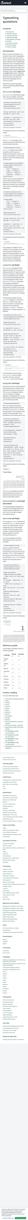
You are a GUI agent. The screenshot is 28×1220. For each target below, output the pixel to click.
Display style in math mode (10, 814)
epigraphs (21, 390)
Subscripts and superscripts (10, 797)
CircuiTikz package (8, 1012)
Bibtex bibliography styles (9, 912)
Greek (7, 708)
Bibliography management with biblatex (13, 910)
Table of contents (7, 845)
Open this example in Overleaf (12, 461)
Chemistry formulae (8, 1002)
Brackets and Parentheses (9, 800)
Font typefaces (6, 930)
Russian (7, 718)
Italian (7, 710)
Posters (5, 943)
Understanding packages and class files (13, 1026)
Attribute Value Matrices (9, 1019)
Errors (4, 788)
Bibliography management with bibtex (13, 906)
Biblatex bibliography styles (10, 919)
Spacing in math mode (9, 810)
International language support (14, 699)
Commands (6, 950)
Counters (5, 888)
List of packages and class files (11, 1028)
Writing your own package (9, 1030)
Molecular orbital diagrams (10, 1006)
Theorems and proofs (8, 1000)
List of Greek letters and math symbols (13, 817)
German (7, 706)
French (7, 704)
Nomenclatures (7, 856)
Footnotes (5, 897)
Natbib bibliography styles (10, 914)
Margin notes (6, 899)
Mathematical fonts (8, 819)
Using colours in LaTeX (9, 895)
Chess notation (7, 1008)
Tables (4, 828)
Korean (7, 714)
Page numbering (7, 873)
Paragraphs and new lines (9, 782)
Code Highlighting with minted (11, 893)
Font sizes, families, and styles (14, 725)
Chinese (7, 703)
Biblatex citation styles (8, 921)
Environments (6, 953)
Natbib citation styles (8, 917)
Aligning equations (8, 806)
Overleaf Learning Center (9, 759)
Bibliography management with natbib (13, 908)
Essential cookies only (8, 1218)
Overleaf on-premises (8, 773)
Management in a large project (11, 858)
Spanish (7, 720)
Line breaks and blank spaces (10, 878)
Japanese (8, 712)
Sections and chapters (8, 843)
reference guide (7, 80)
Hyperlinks (5, 862)
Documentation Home (8, 757)
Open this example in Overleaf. (12, 127)
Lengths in (7, 869)
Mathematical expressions (9, 795)
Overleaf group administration (11, 768)
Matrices (5, 802)
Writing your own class (9, 1032)
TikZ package (6, 836)
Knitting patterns (7, 1010)
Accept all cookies (20, 1218)
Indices (5, 851)
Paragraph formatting (8, 875)
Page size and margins (9, 882)
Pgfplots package (7, 1015)
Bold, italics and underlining (10, 784)
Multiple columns (7, 886)
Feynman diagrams (8, 1004)
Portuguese (8, 716)
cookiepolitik (8, 1215)
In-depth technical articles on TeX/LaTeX (13, 1039)
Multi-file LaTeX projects (9, 860)
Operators (5, 808)
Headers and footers (8, 871)
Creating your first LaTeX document (12, 780)
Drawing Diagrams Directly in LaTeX (12, 834)
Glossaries (5, 853)
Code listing (6, 890)
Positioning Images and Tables (11, 830)
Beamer (5, 939)
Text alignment (7, 880)
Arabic (7, 701)
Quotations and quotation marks (11, 969)
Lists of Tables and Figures (10, 832)
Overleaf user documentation (10, 766)
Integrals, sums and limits (9, 812)
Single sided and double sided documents (14, 884)
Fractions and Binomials (9, 804)
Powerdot (5, 941)
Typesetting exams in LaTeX (10, 1017)
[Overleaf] (6, 2)
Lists (4, 786)
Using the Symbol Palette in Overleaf (12, 821)
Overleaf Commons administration (12, 771)
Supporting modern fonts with (13, 932)
